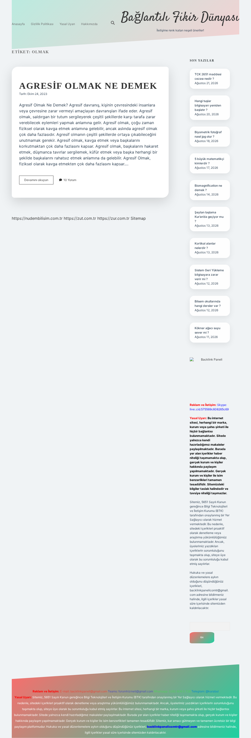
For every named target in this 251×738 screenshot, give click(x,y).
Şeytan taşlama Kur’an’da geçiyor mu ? (209, 216)
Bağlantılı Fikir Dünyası (180, 18)
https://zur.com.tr (113, 218)
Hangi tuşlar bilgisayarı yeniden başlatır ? (208, 105)
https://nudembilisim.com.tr (37, 218)
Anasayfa (18, 24)
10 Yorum (69, 180)
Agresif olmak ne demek (88, 86)
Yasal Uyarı (67, 24)
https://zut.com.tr (80, 218)
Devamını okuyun (38, 181)
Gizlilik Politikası (42, 24)
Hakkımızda (89, 24)
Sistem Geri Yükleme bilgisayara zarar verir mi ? (209, 274)
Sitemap (138, 218)
